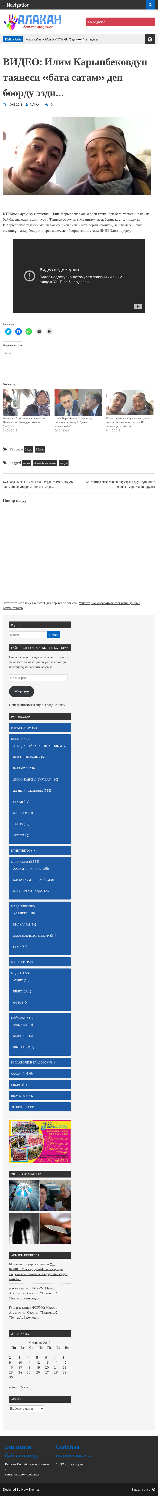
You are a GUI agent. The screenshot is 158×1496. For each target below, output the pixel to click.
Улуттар (19, 835)
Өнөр (17, 947)
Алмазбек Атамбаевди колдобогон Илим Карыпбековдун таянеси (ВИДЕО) (24, 422)
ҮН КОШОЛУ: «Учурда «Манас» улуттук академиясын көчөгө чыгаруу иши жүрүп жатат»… (38, 1271)
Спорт (16, 1084)
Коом (15, 739)
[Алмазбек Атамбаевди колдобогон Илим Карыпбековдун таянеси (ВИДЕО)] (26, 402)
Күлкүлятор (20, 850)
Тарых (18, 824)
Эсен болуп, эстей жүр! (31, 935)
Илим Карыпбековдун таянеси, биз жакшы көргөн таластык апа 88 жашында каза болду (127, 422)
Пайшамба (19, 1018)
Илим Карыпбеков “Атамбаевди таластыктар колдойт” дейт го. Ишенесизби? (74, 422)
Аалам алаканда (27, 868)
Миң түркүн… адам (28, 891)
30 (11, 1377)
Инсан (18, 802)
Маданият (19, 906)
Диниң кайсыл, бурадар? (32, 779)
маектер (20, 813)
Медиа (40, 449)
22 (64, 1367)
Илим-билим (21, 728)
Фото (17, 1002)
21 (56, 1367)
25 (28, 1372)
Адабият (20, 913)
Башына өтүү (141, 1489)
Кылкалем (21, 924)
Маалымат (19, 861)
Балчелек (20, 1036)
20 (47, 1367)
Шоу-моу (18, 1096)
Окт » (24, 1387)
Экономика (20, 1107)
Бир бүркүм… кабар (28, 880)
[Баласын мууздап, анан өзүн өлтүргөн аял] (55, 1229)
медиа (63, 463)
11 (28, 1362)
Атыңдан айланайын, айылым (37, 746)
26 (38, 1372)
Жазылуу (21, 691)
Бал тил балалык (26, 757)
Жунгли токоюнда (28, 790)
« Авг (13, 1387)
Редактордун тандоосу (30, 1062)
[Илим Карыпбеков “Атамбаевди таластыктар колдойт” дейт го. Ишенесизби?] (78, 402)
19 (38, 1367)
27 (47, 1372)
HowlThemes (30, 1489)
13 (47, 1362)
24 (20, 1372)
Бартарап (20, 768)
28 (56, 1372)
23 (11, 1372)
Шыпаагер (21, 1047)
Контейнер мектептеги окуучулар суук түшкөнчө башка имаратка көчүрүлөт (120, 484)
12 (38, 1362)
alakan (13, 1288)
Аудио (18, 980)
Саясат (16, 1073)
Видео (28, 449)
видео (26, 463)
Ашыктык (21, 1025)
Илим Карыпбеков (45, 463)
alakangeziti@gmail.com (22, 1474)
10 (20, 1362)
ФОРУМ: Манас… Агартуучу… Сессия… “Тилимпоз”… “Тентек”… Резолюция (33, 1293)
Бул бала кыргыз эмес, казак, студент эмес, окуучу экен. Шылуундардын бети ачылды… (38, 484)
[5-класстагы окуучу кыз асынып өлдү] (24, 1229)
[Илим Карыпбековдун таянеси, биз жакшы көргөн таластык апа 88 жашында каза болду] (130, 402)
